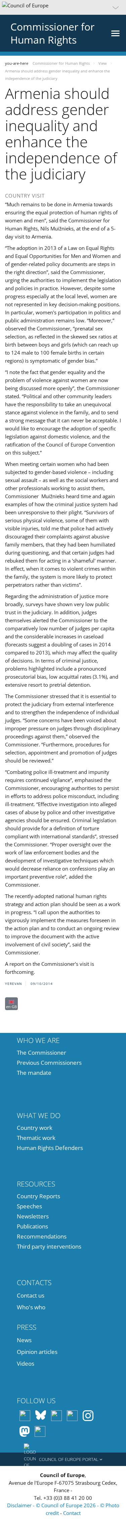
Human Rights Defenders (50, 1148)
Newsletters (33, 1216)
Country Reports (38, 1196)
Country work (34, 1128)
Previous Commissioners (49, 1062)
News (24, 1340)
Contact (72, 1513)
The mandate (34, 1073)
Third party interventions (49, 1246)
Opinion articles (37, 1352)
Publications (32, 1226)
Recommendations (42, 1236)
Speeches (29, 1206)
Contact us (30, 1295)
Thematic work (36, 1138)
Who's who (31, 1307)
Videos (25, 1363)
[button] (63, 7)
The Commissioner (41, 1052)
